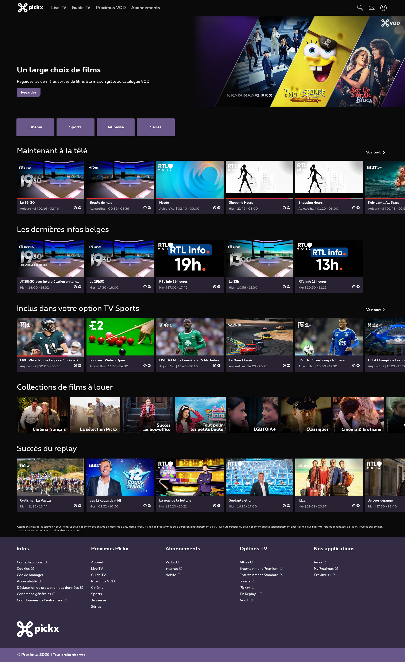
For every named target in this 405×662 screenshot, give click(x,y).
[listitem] (42, 415)
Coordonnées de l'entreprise (40, 600)
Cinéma (97, 587)
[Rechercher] (360, 8)
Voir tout (373, 152)
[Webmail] (372, 8)
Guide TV (98, 575)
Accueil (97, 562)
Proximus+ (323, 575)
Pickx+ (245, 587)
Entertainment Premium (259, 568)
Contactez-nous (30, 562)
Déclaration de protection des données (48, 587)
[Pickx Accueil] (38, 629)
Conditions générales (34, 594)
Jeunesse (98, 600)
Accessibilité (27, 581)
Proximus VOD (103, 581)
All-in (245, 562)
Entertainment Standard (259, 575)
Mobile (171, 575)
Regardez (28, 92)
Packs (170, 562)
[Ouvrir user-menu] (383, 8)
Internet (172, 568)
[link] (50, 187)
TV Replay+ (249, 594)
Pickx (318, 562)
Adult (244, 600)
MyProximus (324, 568)
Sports (96, 594)
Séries (96, 606)
